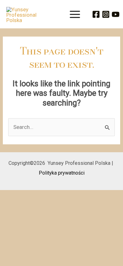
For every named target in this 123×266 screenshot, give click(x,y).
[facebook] (97, 14)
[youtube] (116, 14)
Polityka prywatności (62, 173)
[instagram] (107, 14)
